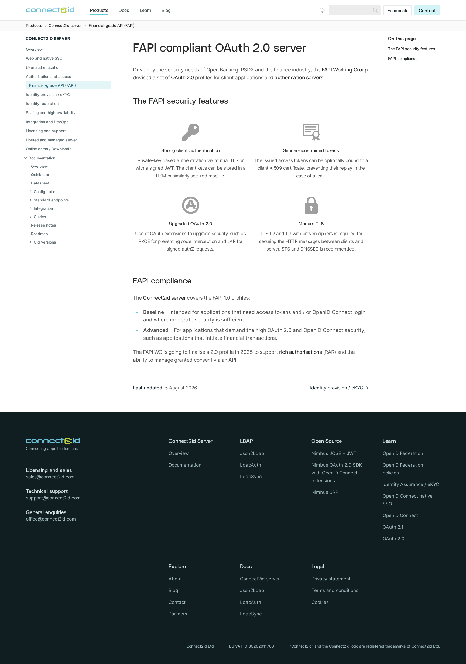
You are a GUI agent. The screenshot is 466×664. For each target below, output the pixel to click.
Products (99, 10)
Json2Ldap (252, 453)
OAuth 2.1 (393, 527)
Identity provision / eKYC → (339, 388)
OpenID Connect (400, 515)
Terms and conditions (334, 590)
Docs (124, 10)
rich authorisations (300, 352)
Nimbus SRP (324, 492)
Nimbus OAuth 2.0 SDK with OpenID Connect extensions (336, 472)
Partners (178, 614)
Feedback (397, 11)
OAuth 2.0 (182, 77)
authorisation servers (299, 77)
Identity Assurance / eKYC (411, 484)
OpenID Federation (403, 453)
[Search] (375, 10)
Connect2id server (164, 298)
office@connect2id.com (51, 519)
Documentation (185, 465)
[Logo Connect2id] (50, 10)
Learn (145, 10)
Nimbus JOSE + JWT (334, 453)
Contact (427, 11)
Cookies (320, 602)
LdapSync (251, 476)
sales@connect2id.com (50, 477)
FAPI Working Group (345, 69)
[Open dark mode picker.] (322, 10)
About (175, 578)
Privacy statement (331, 578)
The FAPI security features (180, 101)
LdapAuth (250, 465)
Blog (166, 10)
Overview (34, 49)
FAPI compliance (162, 281)
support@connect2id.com (53, 498)
